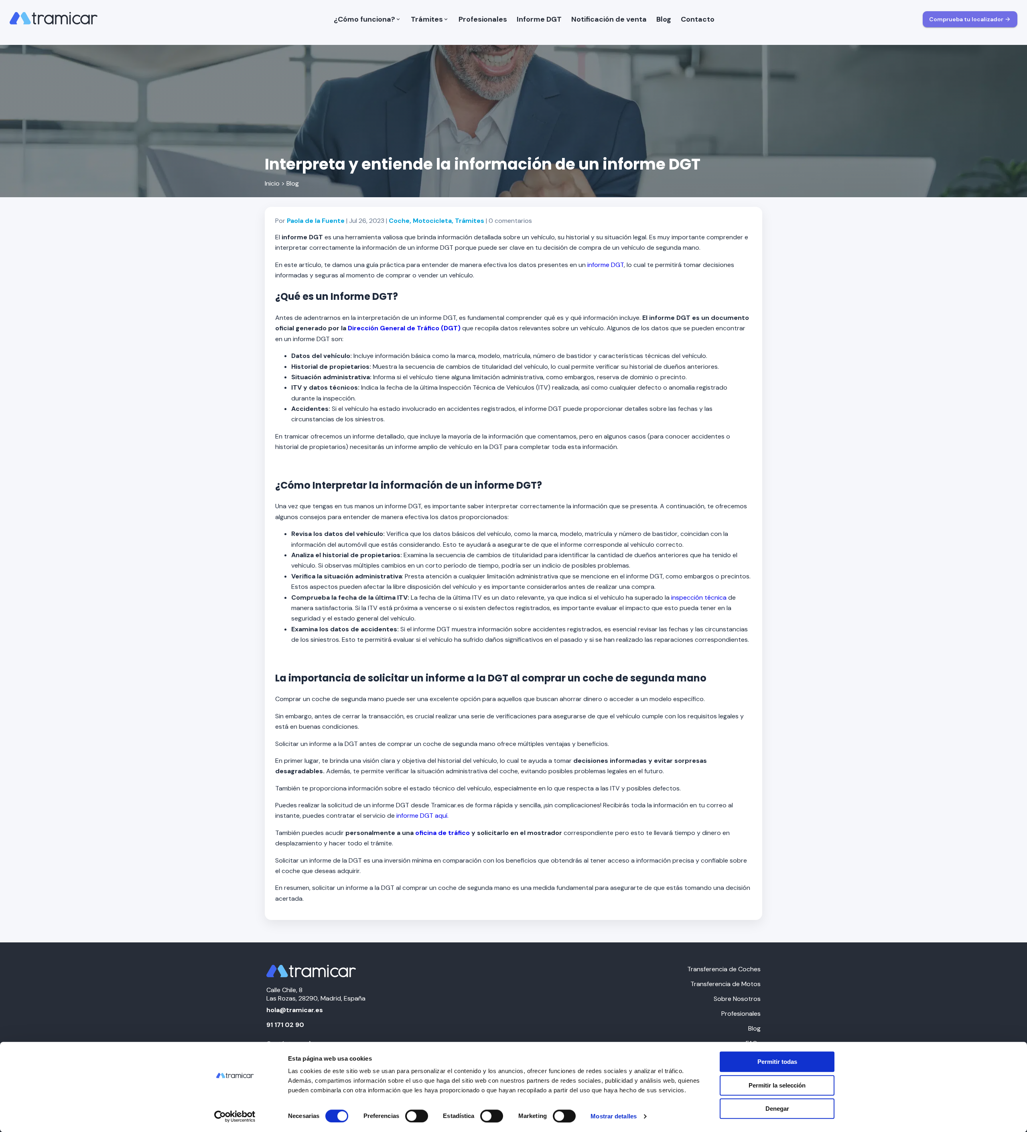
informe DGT (605, 265)
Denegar (777, 1108)
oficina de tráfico (442, 833)
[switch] (416, 1116)
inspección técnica (698, 597)
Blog (292, 183)
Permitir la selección (777, 1085)
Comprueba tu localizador (967, 19)
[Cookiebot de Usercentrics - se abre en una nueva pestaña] (235, 1116)
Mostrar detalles (614, 1116)
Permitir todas (777, 1061)
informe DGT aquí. (422, 815)
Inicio (272, 183)
